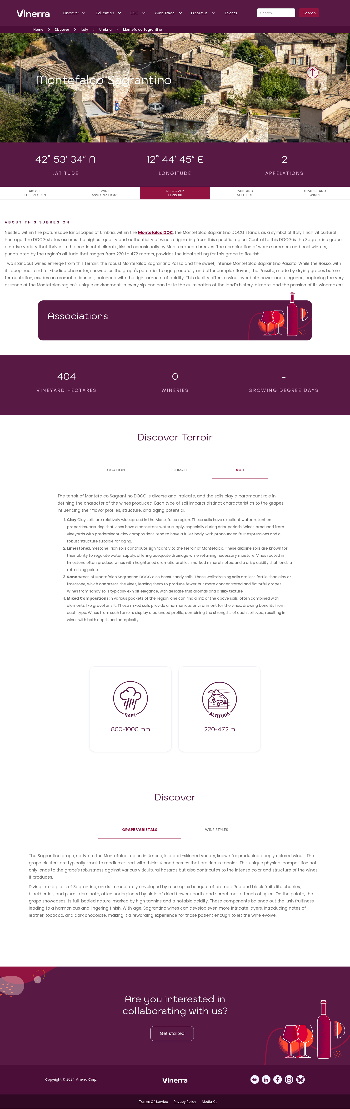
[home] (27, 13)
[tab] (115, 470)
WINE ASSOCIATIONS (105, 192)
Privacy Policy (185, 1101)
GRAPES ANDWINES (315, 192)
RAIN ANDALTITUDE (245, 192)
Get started (172, 1033)
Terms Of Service (153, 1101)
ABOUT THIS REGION (35, 192)
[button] (74, 13)
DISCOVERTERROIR (175, 192)
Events (231, 12)
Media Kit (209, 1101)
